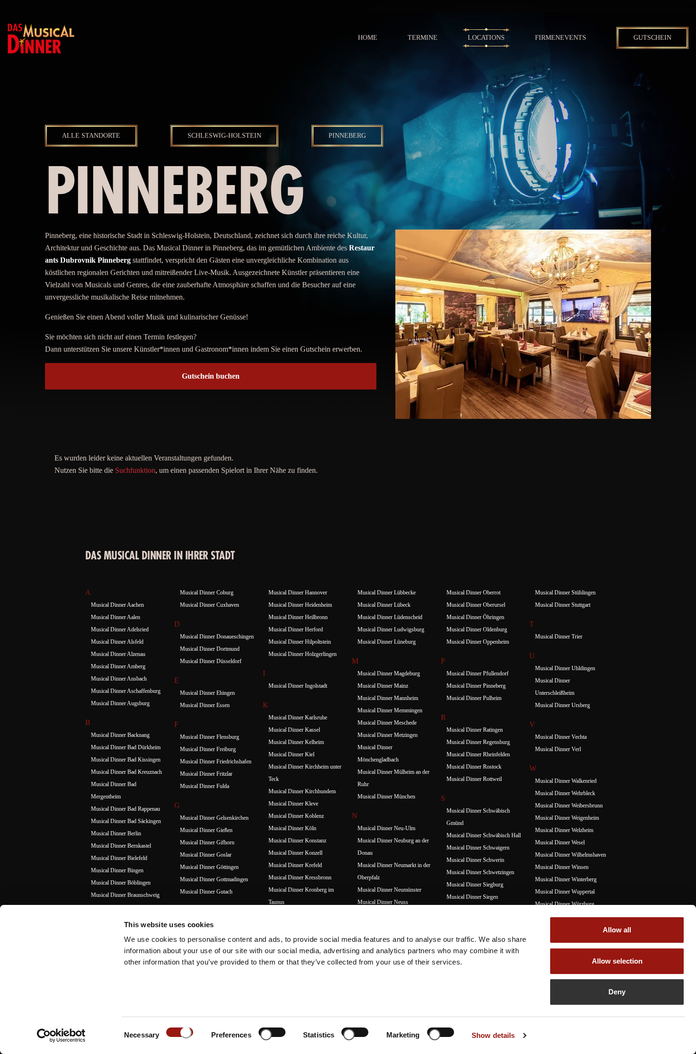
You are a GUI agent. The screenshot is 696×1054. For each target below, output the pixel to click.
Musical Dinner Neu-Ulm (386, 828)
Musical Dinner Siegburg (474, 884)
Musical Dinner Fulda (204, 786)
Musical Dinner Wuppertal (565, 891)
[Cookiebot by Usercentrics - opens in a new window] (61, 1035)
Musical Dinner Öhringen (475, 617)
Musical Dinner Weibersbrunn (569, 805)
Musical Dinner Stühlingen (565, 592)
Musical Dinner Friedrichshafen (215, 761)
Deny (616, 992)
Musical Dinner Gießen (206, 830)
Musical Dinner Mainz (382, 685)
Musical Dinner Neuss (382, 902)
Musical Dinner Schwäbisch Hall (483, 835)
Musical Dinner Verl (558, 749)
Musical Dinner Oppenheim (477, 641)
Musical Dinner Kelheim (296, 742)
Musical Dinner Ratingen (474, 729)
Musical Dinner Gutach (206, 891)
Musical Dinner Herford (295, 629)
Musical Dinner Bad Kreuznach (126, 772)
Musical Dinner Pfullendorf (477, 673)
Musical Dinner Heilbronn (298, 617)
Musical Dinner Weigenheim (567, 818)
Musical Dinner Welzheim (564, 830)
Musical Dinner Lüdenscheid (389, 617)
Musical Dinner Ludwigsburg (390, 629)
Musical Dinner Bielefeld (119, 858)
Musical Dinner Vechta (561, 737)
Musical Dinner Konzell (295, 853)
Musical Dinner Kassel (294, 729)
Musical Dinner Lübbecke (386, 592)
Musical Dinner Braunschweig (125, 895)
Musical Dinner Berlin (116, 833)
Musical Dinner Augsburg (120, 703)
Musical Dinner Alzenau (118, 654)
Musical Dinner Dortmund (210, 649)
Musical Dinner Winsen (562, 867)
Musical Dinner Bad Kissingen (126, 759)
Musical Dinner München (386, 796)
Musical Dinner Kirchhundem (302, 791)
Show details (493, 1035)
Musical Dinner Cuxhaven (209, 605)
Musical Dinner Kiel (291, 754)
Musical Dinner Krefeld (295, 865)
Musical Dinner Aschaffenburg (126, 691)
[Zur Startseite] (41, 38)
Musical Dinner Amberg (118, 666)
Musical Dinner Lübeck (383, 605)
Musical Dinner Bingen (117, 870)
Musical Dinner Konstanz (297, 840)
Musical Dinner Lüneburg (386, 641)
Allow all (617, 930)
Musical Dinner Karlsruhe (297, 717)
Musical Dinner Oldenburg (476, 629)
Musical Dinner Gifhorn (207, 842)
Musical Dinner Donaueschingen (217, 636)
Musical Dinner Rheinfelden (478, 754)
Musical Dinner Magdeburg (388, 673)
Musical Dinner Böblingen (121, 882)
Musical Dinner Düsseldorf (210, 661)
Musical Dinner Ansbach (119, 678)
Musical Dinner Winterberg (566, 879)
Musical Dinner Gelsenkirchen (214, 818)
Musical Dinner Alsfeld (117, 641)
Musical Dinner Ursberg (562, 705)
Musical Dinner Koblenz (296, 816)
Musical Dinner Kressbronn (299, 877)
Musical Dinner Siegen (472, 897)
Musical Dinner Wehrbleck (565, 793)
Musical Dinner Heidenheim (300, 605)
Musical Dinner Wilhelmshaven (570, 854)
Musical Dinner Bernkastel (121, 845)
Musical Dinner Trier (558, 636)
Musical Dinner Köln (292, 828)
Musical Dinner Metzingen (387, 735)
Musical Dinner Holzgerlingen (302, 654)
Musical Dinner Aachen (117, 605)
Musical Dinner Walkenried (566, 781)
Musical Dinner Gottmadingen (214, 879)
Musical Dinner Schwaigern (477, 847)
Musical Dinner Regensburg (478, 742)
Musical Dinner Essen (205, 705)
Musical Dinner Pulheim (473, 698)
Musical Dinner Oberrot (473, 592)
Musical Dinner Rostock (473, 766)
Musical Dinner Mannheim (387, 698)
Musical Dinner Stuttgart (562, 605)
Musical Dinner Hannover (297, 592)
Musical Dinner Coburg (206, 592)
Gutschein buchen (211, 376)
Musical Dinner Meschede (387, 722)
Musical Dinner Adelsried (120, 629)
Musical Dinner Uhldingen (565, 668)
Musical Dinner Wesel (560, 842)
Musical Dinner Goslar (206, 854)
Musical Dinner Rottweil (474, 779)
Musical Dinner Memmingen (389, 710)
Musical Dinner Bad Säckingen (126, 821)
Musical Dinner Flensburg (209, 737)
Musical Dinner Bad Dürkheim (126, 747)
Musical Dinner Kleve (293, 803)
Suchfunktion (135, 470)
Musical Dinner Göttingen (209, 867)
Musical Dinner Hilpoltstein (299, 641)
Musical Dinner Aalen (115, 617)
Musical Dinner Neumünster (389, 889)
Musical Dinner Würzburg (564, 904)
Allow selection (617, 961)
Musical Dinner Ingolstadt (297, 685)
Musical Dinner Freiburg (208, 749)
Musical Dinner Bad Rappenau (125, 809)
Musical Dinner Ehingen (207, 693)
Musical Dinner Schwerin (475, 860)
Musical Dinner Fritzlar (206, 774)
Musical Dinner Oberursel (475, 605)
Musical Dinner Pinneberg (476, 685)
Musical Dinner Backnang (120, 735)
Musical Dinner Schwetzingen (480, 872)
